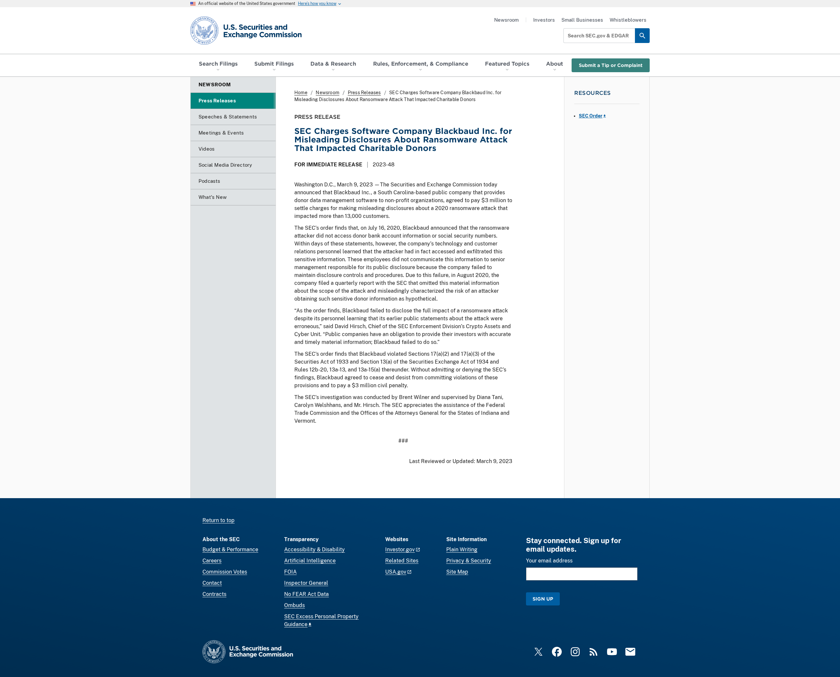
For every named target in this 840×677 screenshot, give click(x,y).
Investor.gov (400, 549)
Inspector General (306, 583)
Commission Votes (224, 572)
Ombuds (294, 605)
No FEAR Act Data (306, 594)
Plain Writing (461, 549)
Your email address (549, 561)
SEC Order (590, 115)
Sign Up (543, 599)
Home (300, 92)
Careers (211, 561)
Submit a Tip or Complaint (610, 65)
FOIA (290, 572)
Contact (212, 583)
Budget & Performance (230, 549)
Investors (544, 20)
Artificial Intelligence (310, 561)
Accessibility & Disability (314, 549)
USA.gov (395, 572)
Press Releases (364, 92)
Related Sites (401, 561)
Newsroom (506, 20)
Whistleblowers (628, 20)
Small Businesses (582, 20)
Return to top (218, 520)
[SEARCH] (642, 35)
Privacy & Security (468, 561)
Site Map (457, 572)
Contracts (214, 594)
